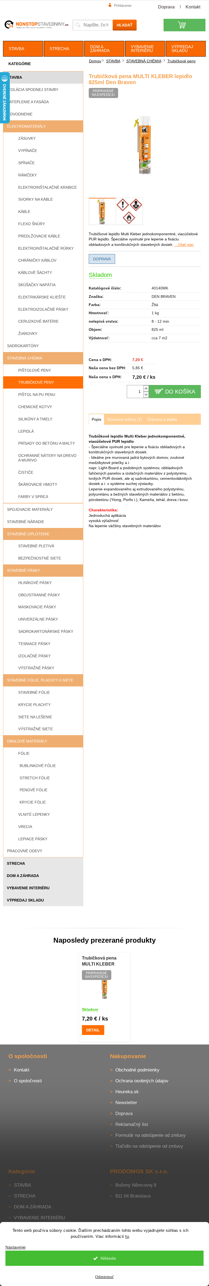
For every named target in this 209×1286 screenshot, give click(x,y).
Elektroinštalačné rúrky (45, 248)
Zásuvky (27, 138)
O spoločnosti (28, 1080)
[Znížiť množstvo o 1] (146, 395)
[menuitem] (23, 49)
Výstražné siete (35, 729)
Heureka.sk (127, 1091)
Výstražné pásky (36, 668)
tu (127, 1236)
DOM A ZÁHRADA (23, 875)
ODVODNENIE (19, 114)
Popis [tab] (96, 419)
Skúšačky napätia (37, 285)
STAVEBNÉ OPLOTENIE (28, 534)
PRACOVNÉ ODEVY (24, 851)
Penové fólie (33, 790)
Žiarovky (27, 333)
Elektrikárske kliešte (42, 297)
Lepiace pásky (32, 839)
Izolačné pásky (34, 656)
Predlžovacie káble (39, 236)
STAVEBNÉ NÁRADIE (25, 522)
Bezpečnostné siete (39, 558)
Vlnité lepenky (34, 814)
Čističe (25, 472)
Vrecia (25, 826)
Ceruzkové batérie (38, 321)
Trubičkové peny (36, 382)
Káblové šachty (35, 272)
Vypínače (27, 150)
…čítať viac (184, 244)
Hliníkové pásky (35, 583)
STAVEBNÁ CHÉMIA (24, 358)
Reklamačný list (131, 1124)
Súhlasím (108, 1258)
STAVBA (14, 77)
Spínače (26, 163)
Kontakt (193, 7)
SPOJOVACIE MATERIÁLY (30, 509)
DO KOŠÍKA (180, 392)
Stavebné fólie (34, 692)
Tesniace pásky (34, 644)
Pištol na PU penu (36, 394)
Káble (24, 211)
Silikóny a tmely (35, 419)
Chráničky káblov (37, 260)
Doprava (166, 7)
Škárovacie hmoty (37, 484)
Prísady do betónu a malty (46, 443)
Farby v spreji (33, 496)
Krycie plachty (34, 704)
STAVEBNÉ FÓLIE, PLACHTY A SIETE (40, 680)
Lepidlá (26, 431)
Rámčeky (27, 175)
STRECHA (16, 863)
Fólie (23, 753)
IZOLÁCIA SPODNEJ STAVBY (32, 89)
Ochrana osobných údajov (141, 1080)
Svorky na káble (35, 199)
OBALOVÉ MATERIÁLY (27, 741)
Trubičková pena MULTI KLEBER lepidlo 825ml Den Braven (100, 961)
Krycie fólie (33, 802)
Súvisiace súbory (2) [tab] (124, 419)
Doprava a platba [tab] (162, 419)
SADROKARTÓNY (23, 346)
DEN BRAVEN (164, 296)
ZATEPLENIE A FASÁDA (28, 102)
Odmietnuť (104, 1277)
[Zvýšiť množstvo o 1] (146, 388)
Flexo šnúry (31, 224)
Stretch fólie (35, 778)
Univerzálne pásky (38, 619)
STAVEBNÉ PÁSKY (23, 570)
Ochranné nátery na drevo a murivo (47, 457)
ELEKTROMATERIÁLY (26, 126)
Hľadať (125, 25)
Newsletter (126, 1102)
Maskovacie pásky (37, 607)
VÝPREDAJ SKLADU (25, 900)
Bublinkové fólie (38, 765)
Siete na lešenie (35, 717)
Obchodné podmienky (137, 1070)
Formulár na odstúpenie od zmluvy (150, 1135)
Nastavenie (15, 1247)
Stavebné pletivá (36, 546)
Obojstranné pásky (39, 595)
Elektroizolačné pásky (43, 309)
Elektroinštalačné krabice (47, 187)
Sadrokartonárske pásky (45, 631)
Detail (93, 1030)
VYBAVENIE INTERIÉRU (28, 888)
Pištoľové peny (34, 370)
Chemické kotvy (35, 407)
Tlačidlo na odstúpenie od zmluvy (149, 1146)
